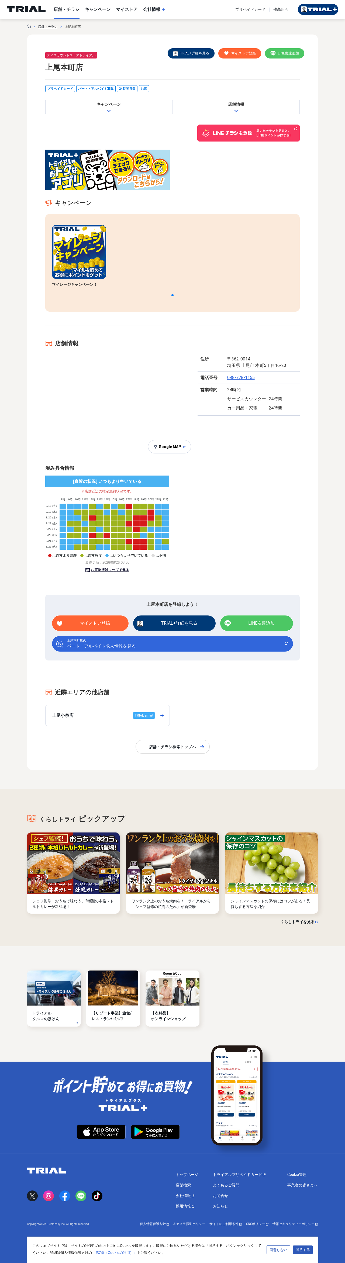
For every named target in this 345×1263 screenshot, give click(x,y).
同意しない (278, 1250)
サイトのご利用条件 (224, 1224)
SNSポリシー (256, 1224)
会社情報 (184, 1195)
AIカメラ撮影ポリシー (189, 1224)
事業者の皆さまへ (302, 1185)
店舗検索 (183, 1185)
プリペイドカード (250, 9)
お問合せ (220, 1195)
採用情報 (184, 1206)
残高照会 (280, 9)
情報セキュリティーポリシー (293, 1224)
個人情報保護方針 (153, 1224)
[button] (172, 295)
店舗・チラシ (47, 27)
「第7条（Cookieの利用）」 (114, 1252)
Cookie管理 (296, 1174)
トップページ (187, 1174)
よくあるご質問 (226, 1185)
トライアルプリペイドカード (238, 1174)
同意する (303, 1249)
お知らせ (220, 1206)
